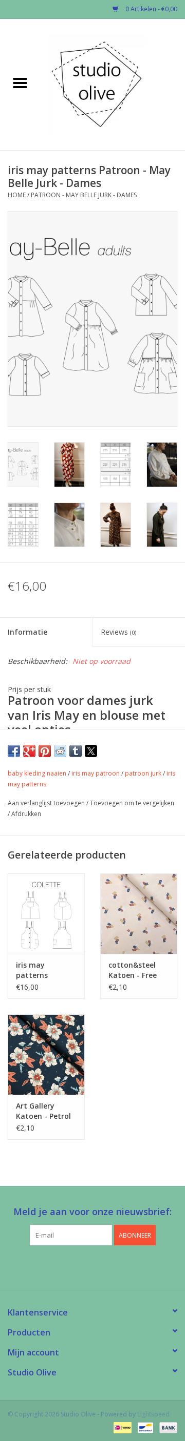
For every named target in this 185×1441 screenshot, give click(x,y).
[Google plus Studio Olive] (92, 1266)
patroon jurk (143, 773)
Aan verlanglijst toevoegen (47, 803)
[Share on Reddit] (60, 751)
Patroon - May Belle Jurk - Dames (84, 195)
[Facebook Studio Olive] (74, 1266)
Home (17, 195)
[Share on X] (91, 751)
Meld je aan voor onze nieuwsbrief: (92, 1211)
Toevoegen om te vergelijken (132, 803)
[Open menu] (20, 82)
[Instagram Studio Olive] (111, 1266)
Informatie (27, 632)
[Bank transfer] (166, 1427)
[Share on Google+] (29, 751)
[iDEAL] (121, 1427)
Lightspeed (153, 1414)
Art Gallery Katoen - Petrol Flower (43, 1111)
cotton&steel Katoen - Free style (132, 970)
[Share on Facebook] (14, 751)
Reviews (118, 632)
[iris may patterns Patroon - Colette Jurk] (46, 913)
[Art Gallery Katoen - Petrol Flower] (46, 1054)
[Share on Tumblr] (75, 751)
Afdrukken (26, 813)
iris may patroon (95, 773)
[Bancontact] (144, 1427)
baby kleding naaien (37, 773)
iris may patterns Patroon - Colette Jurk (37, 970)
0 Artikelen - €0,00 (150, 9)
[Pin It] (45, 751)
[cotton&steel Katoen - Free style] (138, 913)
